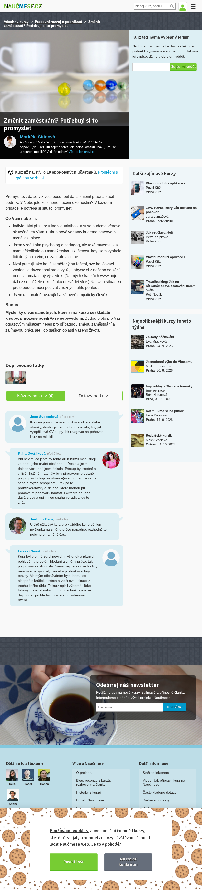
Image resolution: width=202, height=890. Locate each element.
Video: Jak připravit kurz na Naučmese (164, 782)
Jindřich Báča (41, 519)
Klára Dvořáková (32, 453)
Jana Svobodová (44, 417)
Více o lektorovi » (81, 152)
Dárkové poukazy (156, 800)
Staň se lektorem (156, 773)
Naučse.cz (23, 6)
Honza (44, 784)
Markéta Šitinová (37, 136)
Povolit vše (73, 861)
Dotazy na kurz (93, 395)
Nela (12, 784)
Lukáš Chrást (29, 551)
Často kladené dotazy (159, 792)
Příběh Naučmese (90, 800)
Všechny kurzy (16, 22)
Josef (28, 784)
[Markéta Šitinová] (10, 142)
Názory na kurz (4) (35, 395)
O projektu (84, 773)
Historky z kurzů (88, 792)
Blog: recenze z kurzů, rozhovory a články (93, 782)
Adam (13, 804)
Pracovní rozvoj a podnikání (58, 22)
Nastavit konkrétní (128, 861)
